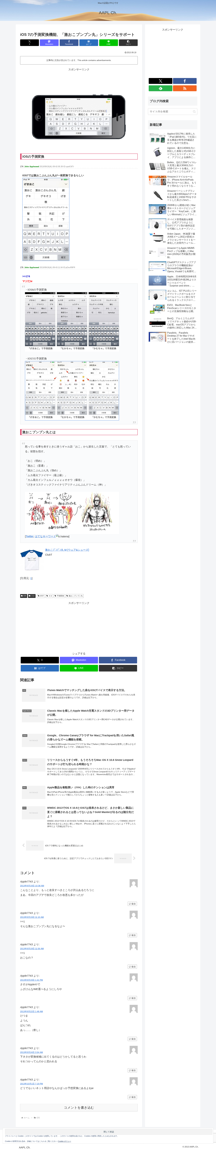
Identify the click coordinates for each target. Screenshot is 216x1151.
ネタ (33, 596)
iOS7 (42, 596)
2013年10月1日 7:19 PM (31, 1084)
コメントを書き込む (79, 1107)
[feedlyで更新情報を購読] (160, 88)
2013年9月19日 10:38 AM (32, 886)
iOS (24, 596)
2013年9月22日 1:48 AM (31, 1011)
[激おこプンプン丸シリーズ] (72, 512)
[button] (128, 42)
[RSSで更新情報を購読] (185, 88)
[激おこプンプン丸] (72, 390)
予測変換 (60, 596)
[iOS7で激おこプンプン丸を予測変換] (45, 219)
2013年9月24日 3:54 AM (31, 1052)
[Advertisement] (79, 78)
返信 (134, 904)
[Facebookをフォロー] (185, 81)
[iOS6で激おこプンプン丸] (72, 321)
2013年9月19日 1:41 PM (31, 980)
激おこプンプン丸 (76, 596)
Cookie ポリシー (64, 1141)
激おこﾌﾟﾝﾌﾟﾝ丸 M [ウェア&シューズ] (67, 549)
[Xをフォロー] (160, 81)
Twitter (29, 536)
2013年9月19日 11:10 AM (32, 917)
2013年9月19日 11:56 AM (32, 948)
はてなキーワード (45, 536)
